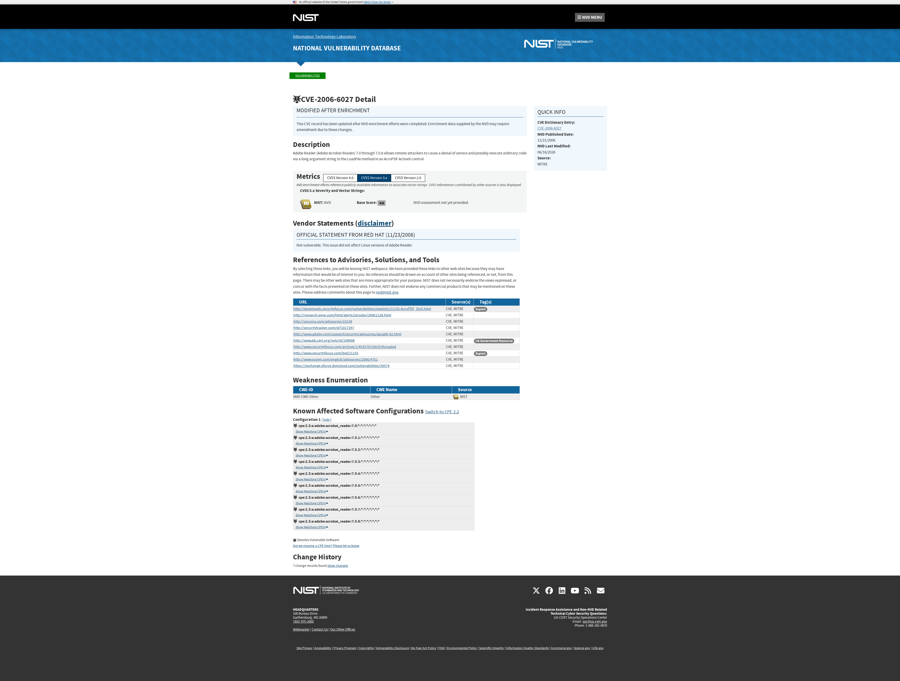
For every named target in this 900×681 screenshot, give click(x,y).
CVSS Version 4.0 (340, 178)
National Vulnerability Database (347, 48)
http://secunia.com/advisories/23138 (322, 321)
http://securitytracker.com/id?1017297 (323, 328)
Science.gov (582, 648)
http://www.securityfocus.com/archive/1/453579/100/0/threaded (344, 346)
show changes (337, 566)
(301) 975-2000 (303, 621)
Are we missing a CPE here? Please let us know (326, 546)
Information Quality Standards (527, 648)
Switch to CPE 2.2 (442, 412)
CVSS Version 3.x (374, 178)
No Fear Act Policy (423, 648)
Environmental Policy (462, 648)
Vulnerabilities (307, 75)
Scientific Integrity (491, 648)
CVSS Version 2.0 (408, 178)
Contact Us (320, 629)
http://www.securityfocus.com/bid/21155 (325, 353)
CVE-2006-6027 (549, 128)
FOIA (441, 648)
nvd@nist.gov (387, 292)
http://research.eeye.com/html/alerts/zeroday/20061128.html (342, 315)
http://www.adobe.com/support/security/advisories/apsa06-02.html (347, 334)
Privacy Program (345, 648)
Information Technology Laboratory (324, 36)
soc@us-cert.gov (595, 621)
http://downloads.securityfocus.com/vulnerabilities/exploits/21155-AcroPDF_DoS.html (362, 309)
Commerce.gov (561, 648)
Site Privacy (304, 648)
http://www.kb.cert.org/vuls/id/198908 (324, 340)
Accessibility (323, 648)
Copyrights (366, 648)
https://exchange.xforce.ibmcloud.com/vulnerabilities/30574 (341, 365)
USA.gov (598, 648)
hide (326, 420)
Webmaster (301, 629)
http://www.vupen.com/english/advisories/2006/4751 (335, 359)
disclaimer (374, 223)
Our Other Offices (342, 630)
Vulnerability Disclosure (392, 648)
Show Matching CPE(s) (311, 432)
